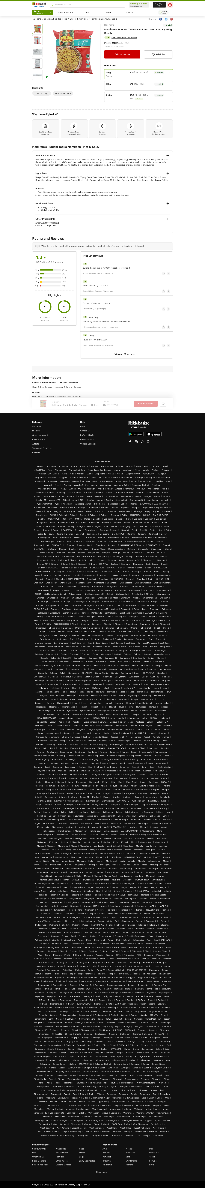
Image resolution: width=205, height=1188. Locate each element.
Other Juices (62, 1161)
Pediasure (154, 1152)
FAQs (82, 426)
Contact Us (85, 430)
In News (36, 430)
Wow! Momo (131, 1161)
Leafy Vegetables (87, 1161)
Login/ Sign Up (159, 5)
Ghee (81, 1149)
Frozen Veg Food (40, 1164)
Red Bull (106, 1152)
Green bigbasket (40, 435)
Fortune (153, 1161)
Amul (104, 1149)
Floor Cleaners (39, 1161)
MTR (151, 1149)
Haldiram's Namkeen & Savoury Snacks (63, 396)
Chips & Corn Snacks (42, 387)
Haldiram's (109, 25)
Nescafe (130, 1149)
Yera (128, 1157)
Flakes (82, 1152)
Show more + (102, 1172)
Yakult (152, 1157)
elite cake (130, 1152)
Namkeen (60, 1157)
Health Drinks (62, 1152)
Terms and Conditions (42, 448)
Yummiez (106, 1157)
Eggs (81, 1157)
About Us (36, 426)
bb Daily (36, 452)
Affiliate (35, 444)
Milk (34, 1152)
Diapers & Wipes (63, 1164)
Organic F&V (38, 1157)
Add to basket (122, 54)
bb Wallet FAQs (87, 435)
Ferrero (129, 1164)
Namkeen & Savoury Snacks (68, 387)
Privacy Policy (38, 439)
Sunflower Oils (39, 1149)
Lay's (151, 1164)
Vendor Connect (87, 444)
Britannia (106, 1161)
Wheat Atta (61, 1149)
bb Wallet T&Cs (87, 439)
